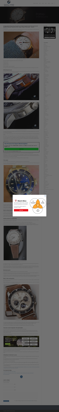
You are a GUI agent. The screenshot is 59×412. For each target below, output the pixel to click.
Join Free (21, 210)
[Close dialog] (45, 196)
